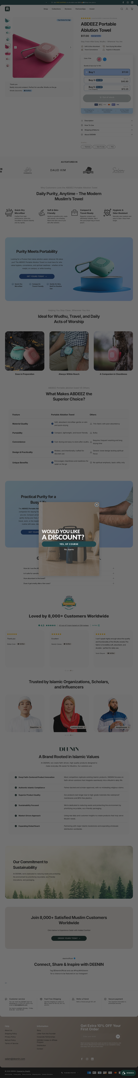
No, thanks (69, 549)
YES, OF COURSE (69, 544)
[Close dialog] (96, 504)
